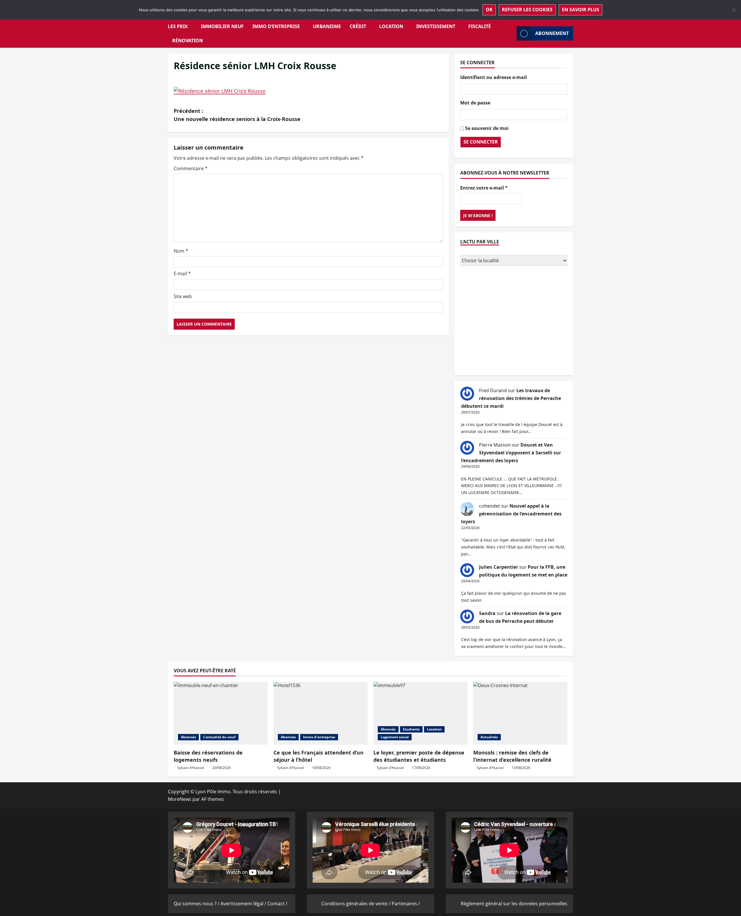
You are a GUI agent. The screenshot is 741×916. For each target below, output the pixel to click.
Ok (489, 9)
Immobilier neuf (222, 26)
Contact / (277, 903)
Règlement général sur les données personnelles (514, 903)
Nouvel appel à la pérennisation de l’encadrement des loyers (511, 514)
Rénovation (187, 40)
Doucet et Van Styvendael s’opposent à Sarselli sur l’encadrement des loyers (511, 452)
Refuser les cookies (527, 9)
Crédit (358, 26)
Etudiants (411, 729)
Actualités (489, 737)
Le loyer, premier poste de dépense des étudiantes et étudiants (418, 756)
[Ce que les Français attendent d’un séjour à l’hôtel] (321, 713)
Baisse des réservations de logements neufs (208, 756)
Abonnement (552, 33)
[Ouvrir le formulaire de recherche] (510, 33)
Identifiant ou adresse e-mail (493, 77)
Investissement (435, 26)
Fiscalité (479, 26)
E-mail (182, 273)
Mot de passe (475, 103)
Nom (181, 251)
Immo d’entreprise (276, 26)
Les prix (178, 26)
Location (391, 26)
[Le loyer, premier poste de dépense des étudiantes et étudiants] (420, 713)
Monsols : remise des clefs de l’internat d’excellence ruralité (512, 756)
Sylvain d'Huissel (190, 767)
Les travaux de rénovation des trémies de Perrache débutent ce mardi (511, 398)
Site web (183, 296)
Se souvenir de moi (487, 128)
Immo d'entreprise (319, 737)
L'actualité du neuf (219, 737)
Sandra (487, 613)
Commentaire (191, 168)
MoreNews (179, 799)
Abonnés (188, 737)
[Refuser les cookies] (734, 10)
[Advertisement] (513, 321)
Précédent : (237, 115)
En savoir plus (580, 9)
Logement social (395, 737)
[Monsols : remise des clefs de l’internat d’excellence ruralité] (520, 713)
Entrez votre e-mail (484, 187)
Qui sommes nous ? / (197, 903)
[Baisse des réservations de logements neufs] (221, 713)
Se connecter (480, 142)
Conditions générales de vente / (356, 903)
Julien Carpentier (498, 567)
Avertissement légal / (244, 903)
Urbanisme (327, 26)
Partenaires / (406, 903)
